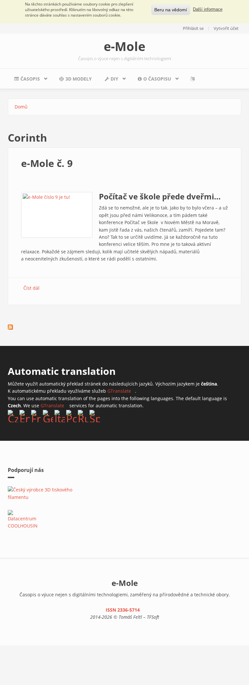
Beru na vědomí (170, 9)
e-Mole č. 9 (47, 163)
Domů (21, 107)
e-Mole (124, 46)
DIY (108, 80)
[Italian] (59, 416)
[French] (36, 416)
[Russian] (83, 416)
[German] (48, 416)
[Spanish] (94, 416)
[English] (24, 416)
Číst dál (31, 288)
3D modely (78, 79)
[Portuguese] (71, 416)
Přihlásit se (193, 28)
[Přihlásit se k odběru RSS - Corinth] (10, 327)
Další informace (207, 9)
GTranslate (121, 391)
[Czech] (13, 416)
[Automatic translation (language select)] (194, 79)
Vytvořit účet (226, 28)
